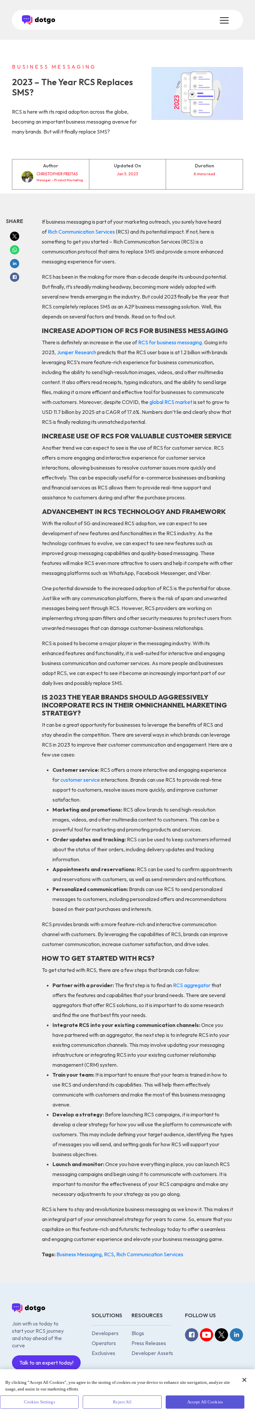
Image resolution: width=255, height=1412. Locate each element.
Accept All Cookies (205, 1401)
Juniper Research (76, 352)
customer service (80, 779)
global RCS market (170, 402)
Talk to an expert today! (46, 1362)
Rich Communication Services (81, 231)
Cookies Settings (39, 1401)
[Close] (244, 1380)
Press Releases (148, 1343)
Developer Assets (152, 1353)
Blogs (137, 1333)
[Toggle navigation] (223, 20)
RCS (109, 1254)
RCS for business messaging (170, 342)
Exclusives (103, 1353)
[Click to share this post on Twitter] (14, 235)
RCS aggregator (192, 985)
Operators (104, 1343)
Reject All (122, 1401)
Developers (105, 1333)
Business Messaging (79, 1254)
